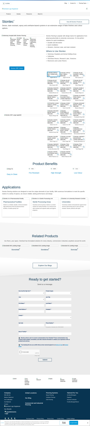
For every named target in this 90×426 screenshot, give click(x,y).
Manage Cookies (64, 423)
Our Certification (8, 399)
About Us (40, 14)
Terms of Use (50, 418)
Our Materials (7, 401)
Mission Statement (8, 397)
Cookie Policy (60, 418)
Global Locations (31, 393)
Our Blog (28, 398)
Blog (66, 3)
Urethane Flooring (50, 397)
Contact (6, 404)
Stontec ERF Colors (17, 68)
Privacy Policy (40, 418)
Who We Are (7, 395)
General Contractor (71, 399)
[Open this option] (86, 9)
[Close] (87, 422)
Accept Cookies (73, 422)
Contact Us (73, 3)
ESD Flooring (49, 399)
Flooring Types (82, 3)
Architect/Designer (71, 395)
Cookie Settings (71, 418)
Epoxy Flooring (50, 395)
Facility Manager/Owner (73, 401)
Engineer (69, 397)
